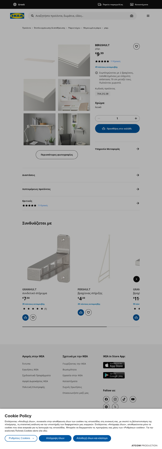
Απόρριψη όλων (55, 438)
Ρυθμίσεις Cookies (19, 438)
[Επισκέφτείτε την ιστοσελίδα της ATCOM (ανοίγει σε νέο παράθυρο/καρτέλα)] (144, 445)
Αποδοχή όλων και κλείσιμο (92, 438)
